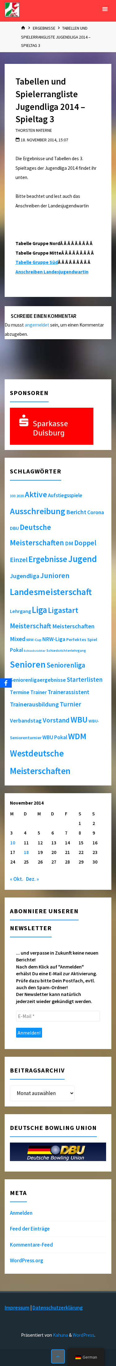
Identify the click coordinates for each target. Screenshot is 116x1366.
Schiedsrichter (34, 651)
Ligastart (63, 610)
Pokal (16, 650)
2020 (20, 496)
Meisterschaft (30, 626)
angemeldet (37, 325)
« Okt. (16, 879)
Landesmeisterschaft (51, 592)
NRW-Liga (53, 639)
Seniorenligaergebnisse (38, 680)
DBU (14, 528)
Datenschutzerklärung (57, 1307)
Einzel (19, 559)
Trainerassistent (68, 692)
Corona (95, 512)
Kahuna (60, 1335)
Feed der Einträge (30, 1228)
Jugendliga (24, 576)
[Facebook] (6, 683)
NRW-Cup (33, 639)
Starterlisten (85, 680)
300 (12, 496)
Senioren (27, 664)
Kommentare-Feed (31, 1244)
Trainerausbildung (34, 704)
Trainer (38, 692)
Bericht (76, 512)
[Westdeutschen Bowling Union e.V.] (12, 9)
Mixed (17, 639)
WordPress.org (26, 1260)
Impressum (17, 1307)
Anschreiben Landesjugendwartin (51, 272)
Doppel (85, 542)
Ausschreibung (37, 511)
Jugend (82, 558)
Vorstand (56, 720)
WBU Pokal (54, 737)
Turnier (70, 704)
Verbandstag (26, 720)
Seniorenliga (65, 664)
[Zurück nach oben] (58, 1356)
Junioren (55, 575)
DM (69, 543)
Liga (39, 609)
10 (12, 843)
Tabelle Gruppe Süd (36, 262)
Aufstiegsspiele (65, 495)
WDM (77, 736)
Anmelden (21, 1213)
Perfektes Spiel (81, 639)
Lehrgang (20, 611)
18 (26, 852)
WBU (79, 719)
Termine (19, 692)
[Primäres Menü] (105, 9)
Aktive (36, 494)
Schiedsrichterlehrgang (66, 650)
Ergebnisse (44, 28)
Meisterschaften (73, 626)
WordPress (83, 1335)
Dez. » (32, 879)
